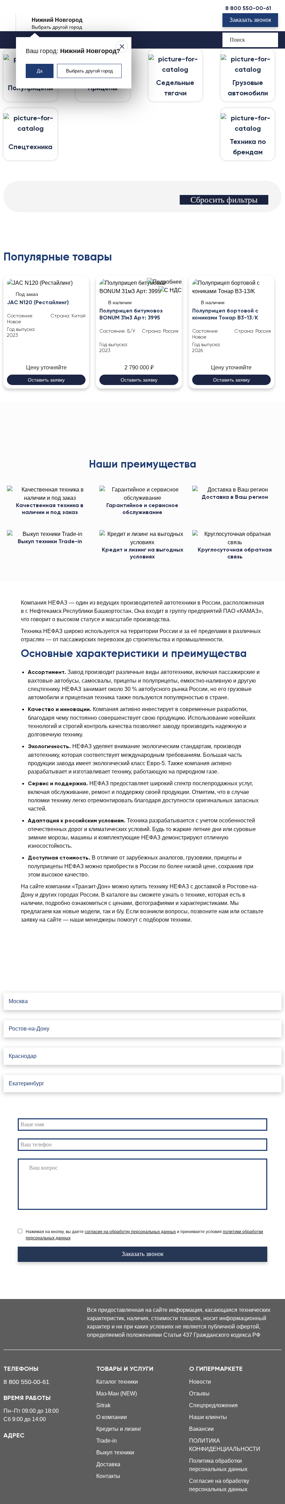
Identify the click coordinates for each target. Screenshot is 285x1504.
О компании (111, 1417)
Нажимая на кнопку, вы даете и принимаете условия (144, 1234)
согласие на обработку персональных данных (130, 1231)
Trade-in (106, 1441)
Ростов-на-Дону (29, 1029)
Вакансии (201, 1429)
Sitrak (103, 1405)
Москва (18, 1001)
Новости (200, 1382)
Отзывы (199, 1393)
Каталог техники (117, 1382)
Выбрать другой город (89, 71)
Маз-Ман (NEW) (116, 1393)
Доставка (108, 1464)
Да (39, 71)
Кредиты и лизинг (118, 1429)
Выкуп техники (115, 1452)
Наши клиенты (208, 1417)
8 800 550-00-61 (248, 8)
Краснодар (22, 1056)
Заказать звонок (250, 20)
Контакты (108, 1476)
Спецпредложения (213, 1405)
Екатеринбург (26, 1083)
